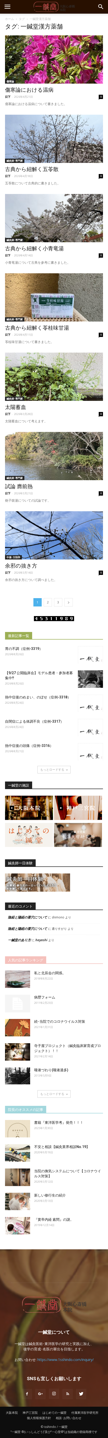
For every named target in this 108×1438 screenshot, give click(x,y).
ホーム (9, 19)
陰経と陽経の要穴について (27, 917)
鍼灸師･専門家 (15, 160)
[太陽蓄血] (54, 377)
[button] (101, 7)
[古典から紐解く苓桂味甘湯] (54, 297)
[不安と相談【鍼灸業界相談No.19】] (17, 1153)
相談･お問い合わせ (68, 1418)
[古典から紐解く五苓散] (54, 139)
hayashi (41, 940)
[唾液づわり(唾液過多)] (17, 1075)
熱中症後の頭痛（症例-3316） (29, 746)
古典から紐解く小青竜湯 (34, 249)
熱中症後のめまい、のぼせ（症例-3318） (38, 697)
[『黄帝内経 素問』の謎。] (17, 1225)
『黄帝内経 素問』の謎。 (54, 1219)
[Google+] (40, 1394)
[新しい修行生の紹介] (17, 1201)
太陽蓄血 (15, 407)
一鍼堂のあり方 (19, 940)
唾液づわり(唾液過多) (51, 1070)
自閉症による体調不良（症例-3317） (34, 721)
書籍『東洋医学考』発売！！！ (58, 1122)
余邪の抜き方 (21, 566)
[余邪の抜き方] (54, 535)
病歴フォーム (44, 997)
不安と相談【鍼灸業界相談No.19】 (62, 1147)
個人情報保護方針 (39, 1418)
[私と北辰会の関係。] (17, 979)
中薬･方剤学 (13, 557)
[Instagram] (54, 1394)
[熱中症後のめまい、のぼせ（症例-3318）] (90, 703)
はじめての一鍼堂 (54, 1412)
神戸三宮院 (30, 1412)
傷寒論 (10, 81)
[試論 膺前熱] (54, 456)
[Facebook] (27, 1394)
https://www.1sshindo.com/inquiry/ (65, 1359)
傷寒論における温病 (29, 90)
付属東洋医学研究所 (84, 1412)
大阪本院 (12, 1412)
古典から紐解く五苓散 (32, 169)
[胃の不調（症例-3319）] (90, 655)
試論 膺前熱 (19, 486)
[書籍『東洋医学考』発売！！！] (17, 1128)
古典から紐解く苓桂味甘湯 (37, 328)
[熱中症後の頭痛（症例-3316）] (90, 752)
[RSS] (68, 1394)
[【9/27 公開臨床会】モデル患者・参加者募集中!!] (90, 679)
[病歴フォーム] (17, 1003)
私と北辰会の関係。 (50, 973)
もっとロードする (52, 769)
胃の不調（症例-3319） (24, 649)
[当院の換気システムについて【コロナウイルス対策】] (17, 1177)
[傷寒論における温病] (54, 59)
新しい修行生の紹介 (50, 1195)
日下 (8, 97)
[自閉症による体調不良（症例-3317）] (90, 727)
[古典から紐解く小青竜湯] (54, 218)
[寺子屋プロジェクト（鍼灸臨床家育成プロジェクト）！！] (17, 1052)
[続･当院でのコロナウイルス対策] (17, 1027)
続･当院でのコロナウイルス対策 (59, 1021)
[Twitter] (81, 1394)
